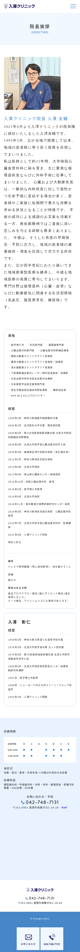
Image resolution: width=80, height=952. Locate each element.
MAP (63, 807)
